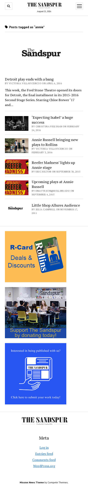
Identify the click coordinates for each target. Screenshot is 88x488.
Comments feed (44, 460)
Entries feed (44, 453)
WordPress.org (44, 466)
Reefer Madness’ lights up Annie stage (53, 165)
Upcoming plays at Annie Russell (52, 184)
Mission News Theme (32, 482)
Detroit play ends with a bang (29, 79)
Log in (44, 447)
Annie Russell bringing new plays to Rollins (55, 142)
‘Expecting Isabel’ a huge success (52, 120)
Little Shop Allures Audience (56, 205)
